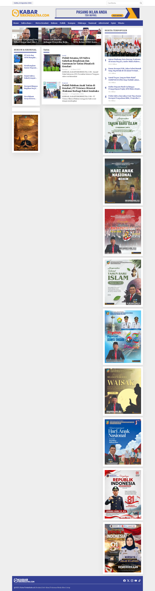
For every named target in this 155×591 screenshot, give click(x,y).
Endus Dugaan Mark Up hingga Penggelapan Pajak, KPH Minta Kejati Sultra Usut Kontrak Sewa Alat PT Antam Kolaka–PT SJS (124, 88)
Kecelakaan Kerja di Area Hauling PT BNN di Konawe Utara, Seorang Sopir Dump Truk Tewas (31, 97)
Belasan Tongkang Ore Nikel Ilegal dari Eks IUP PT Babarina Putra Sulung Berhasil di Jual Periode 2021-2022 (27, 40)
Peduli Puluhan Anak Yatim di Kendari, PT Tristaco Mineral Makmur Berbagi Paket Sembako (80, 88)
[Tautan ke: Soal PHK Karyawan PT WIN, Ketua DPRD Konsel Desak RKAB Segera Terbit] (86, 36)
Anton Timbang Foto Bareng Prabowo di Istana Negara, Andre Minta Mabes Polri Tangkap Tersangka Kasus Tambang (124, 60)
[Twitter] (128, 580)
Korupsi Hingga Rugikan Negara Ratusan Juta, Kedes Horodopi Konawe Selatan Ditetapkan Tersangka (31, 87)
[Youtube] (135, 580)
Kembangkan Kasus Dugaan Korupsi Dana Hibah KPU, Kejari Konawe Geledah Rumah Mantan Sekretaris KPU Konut (30, 67)
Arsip (68, 587)
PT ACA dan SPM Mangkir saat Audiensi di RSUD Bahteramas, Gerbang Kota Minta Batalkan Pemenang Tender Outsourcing (30, 56)
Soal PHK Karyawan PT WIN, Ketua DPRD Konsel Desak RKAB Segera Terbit (86, 40)
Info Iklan (45, 587)
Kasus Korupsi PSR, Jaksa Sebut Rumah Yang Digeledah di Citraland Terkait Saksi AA (124, 70)
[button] (141, 3)
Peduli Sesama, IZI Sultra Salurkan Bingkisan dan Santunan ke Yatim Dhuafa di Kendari (78, 62)
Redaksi (38, 587)
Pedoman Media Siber (57, 587)
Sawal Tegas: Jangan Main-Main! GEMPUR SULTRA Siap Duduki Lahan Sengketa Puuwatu (123, 79)
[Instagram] (132, 580)
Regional (65, 83)
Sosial (64, 55)
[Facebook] (124, 580)
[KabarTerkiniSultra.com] (30, 13)
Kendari (65, 69)
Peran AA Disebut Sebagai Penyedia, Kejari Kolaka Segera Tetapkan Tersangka (56, 40)
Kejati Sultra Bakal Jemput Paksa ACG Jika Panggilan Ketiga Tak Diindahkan (30, 77)
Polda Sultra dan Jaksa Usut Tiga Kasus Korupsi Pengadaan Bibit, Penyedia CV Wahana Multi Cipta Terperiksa (124, 97)
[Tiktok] (139, 580)
